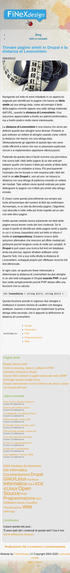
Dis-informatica (15, 470)
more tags (9, 511)
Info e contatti (38, 38)
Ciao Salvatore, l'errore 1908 (18, 454)
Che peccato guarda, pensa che (19, 431)
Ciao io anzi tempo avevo (16, 407)
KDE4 (30, 484)
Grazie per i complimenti (15, 448)
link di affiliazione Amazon (18, 534)
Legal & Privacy (35, 562)
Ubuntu (20, 502)
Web (27, 341)
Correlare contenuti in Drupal (20, 372)
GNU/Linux (15, 478)
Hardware (33, 479)
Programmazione (33, 337)
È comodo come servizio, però (19, 425)
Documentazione (16, 474)
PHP (27, 333)
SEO (39, 498)
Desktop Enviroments (26, 466)
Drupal (28, 325)
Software (9, 502)
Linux (12, 488)
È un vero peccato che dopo (17, 437)
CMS (6, 466)
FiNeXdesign (21, 554)
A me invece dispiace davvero (18, 401)
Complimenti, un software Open (19, 413)
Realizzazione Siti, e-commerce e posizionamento (35, 546)
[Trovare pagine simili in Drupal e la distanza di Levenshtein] (35, 90)
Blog (38, 34)
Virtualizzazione (12, 507)
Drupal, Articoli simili (15, 364)
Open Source (17, 490)
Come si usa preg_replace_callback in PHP (28, 368)
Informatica (30, 329)
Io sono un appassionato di (17, 442)
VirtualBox (32, 502)
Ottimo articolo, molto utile (16, 419)
